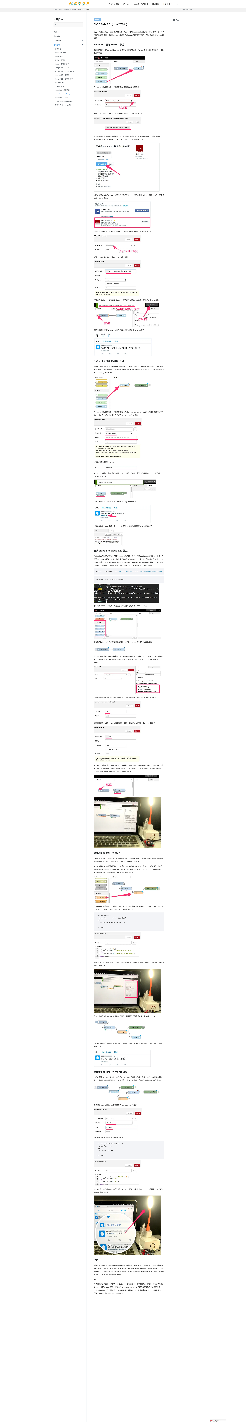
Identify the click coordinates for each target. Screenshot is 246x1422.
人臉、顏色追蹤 (60, 52)
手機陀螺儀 (59, 56)
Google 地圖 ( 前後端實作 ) (64, 79)
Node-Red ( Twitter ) (62, 94)
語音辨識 (58, 49)
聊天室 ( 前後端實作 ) (62, 64)
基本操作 (57, 36)
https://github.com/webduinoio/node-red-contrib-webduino (138, 571)
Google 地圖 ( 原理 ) (62, 75)
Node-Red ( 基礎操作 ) (63, 90)
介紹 (55, 32)
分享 (177, 20)
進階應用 (57, 45)
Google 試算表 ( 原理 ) (62, 67)
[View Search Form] (176, 4)
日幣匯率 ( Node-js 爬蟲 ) (63, 105)
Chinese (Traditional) (214, 1421)
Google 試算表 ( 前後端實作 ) (65, 71)
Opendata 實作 (60, 86)
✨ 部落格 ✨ (168, 4)
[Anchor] (126, 44)
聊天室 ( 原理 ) (60, 60)
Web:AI (136, 4)
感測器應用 (57, 40)
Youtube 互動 (59, 82)
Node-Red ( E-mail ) (62, 97)
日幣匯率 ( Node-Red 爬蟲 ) (64, 101)
